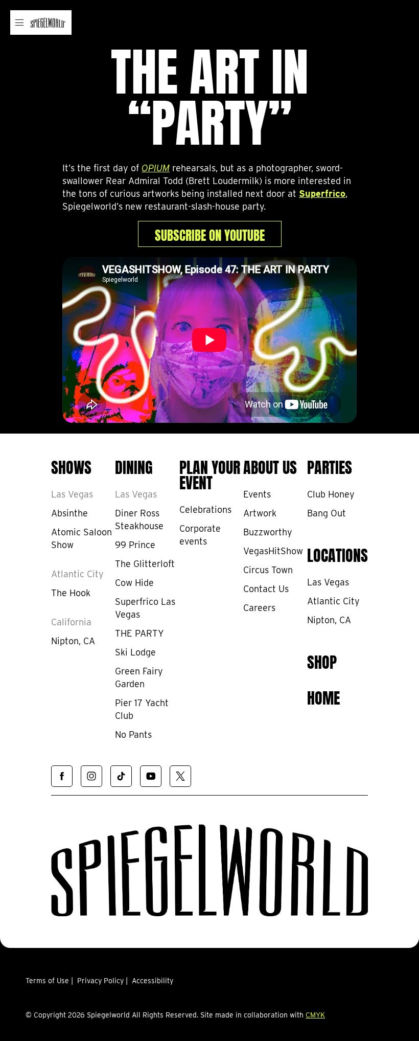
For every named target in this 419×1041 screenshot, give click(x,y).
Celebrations (205, 509)
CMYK (315, 1015)
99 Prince (135, 544)
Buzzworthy (267, 532)
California (71, 622)
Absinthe (69, 513)
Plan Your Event (209, 473)
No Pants (133, 734)
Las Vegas (72, 494)
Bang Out (326, 513)
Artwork (259, 513)
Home (323, 696)
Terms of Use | (49, 981)
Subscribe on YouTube (210, 234)
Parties (329, 465)
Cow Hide (134, 582)
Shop (322, 660)
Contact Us (266, 588)
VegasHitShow (273, 551)
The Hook (70, 592)
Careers (259, 607)
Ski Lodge (135, 652)
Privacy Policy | (102, 981)
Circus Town (268, 569)
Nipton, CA (73, 641)
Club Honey (331, 494)
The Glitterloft (145, 563)
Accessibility (152, 981)
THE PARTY (139, 633)
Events (257, 494)
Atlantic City (77, 574)
